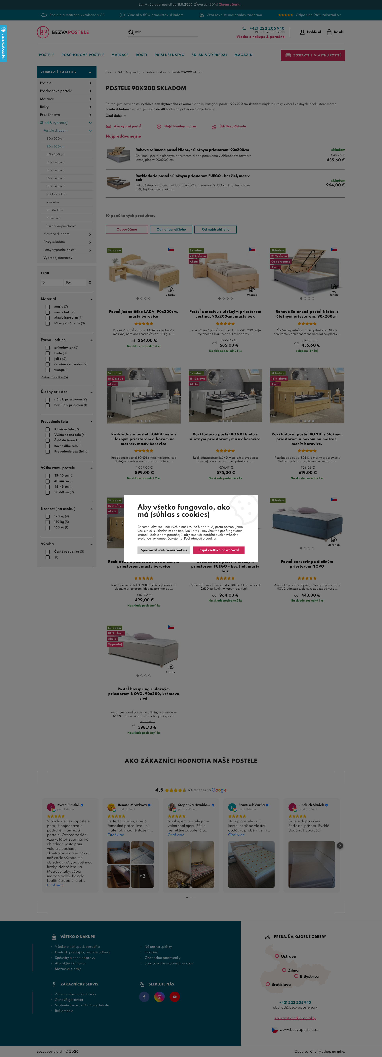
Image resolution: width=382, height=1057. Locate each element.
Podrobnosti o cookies (200, 538)
